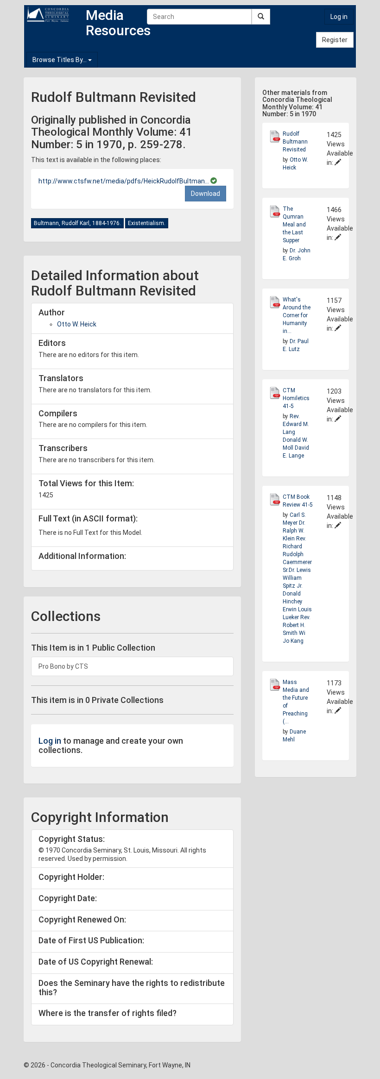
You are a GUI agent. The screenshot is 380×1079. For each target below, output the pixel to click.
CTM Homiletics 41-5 (296, 398)
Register (335, 40)
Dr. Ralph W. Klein (294, 531)
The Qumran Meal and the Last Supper (294, 225)
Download (205, 193)
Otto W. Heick (76, 324)
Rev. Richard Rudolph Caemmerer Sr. (297, 554)
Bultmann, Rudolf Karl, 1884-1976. (77, 223)
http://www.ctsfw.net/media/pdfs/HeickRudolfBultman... (124, 181)
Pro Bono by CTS (63, 666)
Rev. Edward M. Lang (296, 424)
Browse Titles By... (60, 59)
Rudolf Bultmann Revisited (295, 142)
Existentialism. (146, 223)
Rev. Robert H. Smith (296, 625)
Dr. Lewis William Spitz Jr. (297, 578)
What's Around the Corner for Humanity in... (296, 315)
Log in (339, 16)
